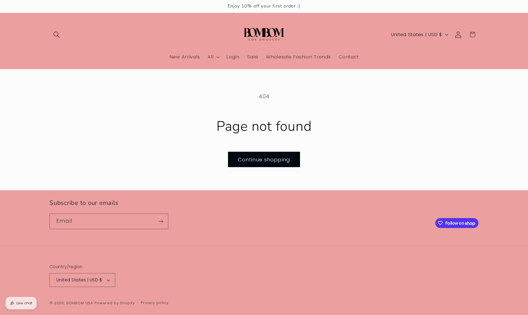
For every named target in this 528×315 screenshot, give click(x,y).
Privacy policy (155, 302)
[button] (57, 34)
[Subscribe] (160, 221)
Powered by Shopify (115, 303)
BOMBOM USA (79, 303)
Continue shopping (264, 159)
